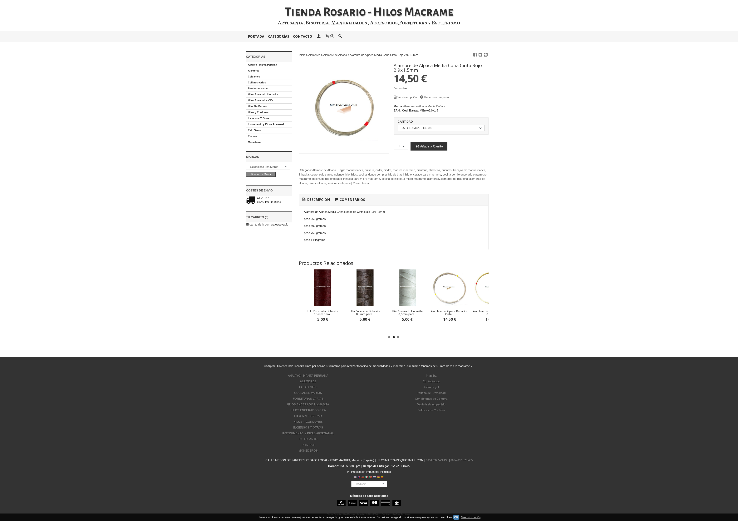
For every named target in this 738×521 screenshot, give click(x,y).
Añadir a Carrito (431, 146)
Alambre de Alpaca (324, 170)
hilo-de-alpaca (317, 183)
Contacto (302, 36)
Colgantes (254, 76)
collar (379, 170)
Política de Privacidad (431, 392)
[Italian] (366, 477)
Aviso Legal (431, 387)
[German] (362, 477)
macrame (409, 170)
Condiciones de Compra (431, 398)
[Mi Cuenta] (318, 36)
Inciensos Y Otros (258, 118)
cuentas (447, 170)
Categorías (278, 36)
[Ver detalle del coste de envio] (251, 201)
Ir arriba (431, 375)
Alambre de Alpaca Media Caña (423, 106)
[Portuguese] (370, 477)
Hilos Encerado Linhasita (263, 94)
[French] (359, 477)
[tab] (316, 199)
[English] (355, 477)
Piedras (252, 136)
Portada (256, 36)
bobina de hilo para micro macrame (403, 178)
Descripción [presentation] (318, 199)
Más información (470, 517)
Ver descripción (407, 97)
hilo (347, 174)
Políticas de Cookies (431, 410)
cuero (313, 174)
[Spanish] (378, 477)
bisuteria (422, 170)
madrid (397, 170)
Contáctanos (431, 381)
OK (456, 517)
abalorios (434, 170)
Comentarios (361, 183)
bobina (362, 174)
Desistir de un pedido (431, 404)
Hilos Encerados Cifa (260, 100)
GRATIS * (263, 197)
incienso (338, 174)
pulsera (369, 170)
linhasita (304, 174)
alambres (433, 178)
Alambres (253, 70)
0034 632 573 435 (437, 460)
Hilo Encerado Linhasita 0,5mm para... (322, 312)
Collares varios (257, 82)
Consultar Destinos (269, 202)
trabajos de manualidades (469, 170)
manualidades (354, 170)
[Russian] (374, 477)
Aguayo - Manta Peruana (262, 64)
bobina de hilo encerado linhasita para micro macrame (346, 178)
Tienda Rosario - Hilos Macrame (369, 12)
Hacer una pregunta (436, 97)
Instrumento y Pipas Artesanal (266, 124)
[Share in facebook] (475, 55)
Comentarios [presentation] (352, 199)
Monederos (254, 142)
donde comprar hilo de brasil (386, 174)
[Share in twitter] (480, 55)
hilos (354, 174)
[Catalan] (382, 477)
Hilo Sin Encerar (258, 106)
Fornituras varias (258, 88)
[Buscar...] (340, 36)
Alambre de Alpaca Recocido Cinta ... (449, 312)
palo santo (325, 174)
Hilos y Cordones (258, 112)
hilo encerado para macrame (423, 174)
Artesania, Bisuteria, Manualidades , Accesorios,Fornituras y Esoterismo (369, 22)
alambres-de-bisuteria (454, 178)
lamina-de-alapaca (339, 183)
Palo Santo (254, 130)
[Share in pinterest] (485, 55)
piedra (387, 170)
